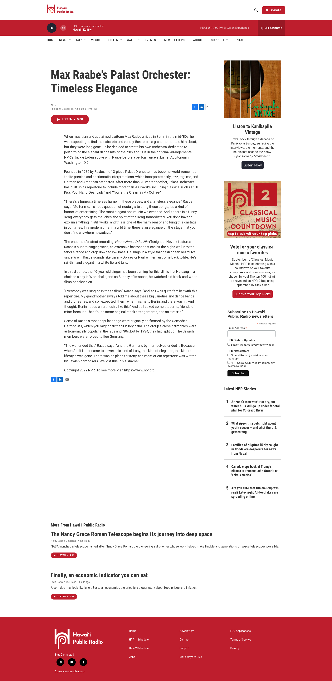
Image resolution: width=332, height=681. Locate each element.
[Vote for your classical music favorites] (252, 209)
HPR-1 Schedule (139, 639)
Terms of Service (240, 639)
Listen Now (252, 165)
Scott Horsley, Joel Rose (63, 582)
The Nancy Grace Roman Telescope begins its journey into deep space (131, 534)
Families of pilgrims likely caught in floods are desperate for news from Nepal (254, 449)
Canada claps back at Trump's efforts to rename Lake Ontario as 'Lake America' (254, 470)
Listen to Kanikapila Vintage (252, 129)
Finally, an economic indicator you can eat (99, 575)
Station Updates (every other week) (252, 344)
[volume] (63, 28)
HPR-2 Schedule (139, 648)
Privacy (234, 648)
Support (184, 648)
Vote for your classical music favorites (252, 249)
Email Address (237, 328)
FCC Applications (240, 631)
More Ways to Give (191, 657)
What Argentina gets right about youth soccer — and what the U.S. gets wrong (254, 427)
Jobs (132, 657)
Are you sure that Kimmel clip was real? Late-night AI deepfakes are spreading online (255, 492)
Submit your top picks (252, 294)
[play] (52, 28)
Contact (184, 639)
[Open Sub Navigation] (70, 40)
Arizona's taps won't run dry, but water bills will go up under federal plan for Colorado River (255, 406)
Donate (275, 10)
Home (51, 40)
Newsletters (187, 631)
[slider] (69, 28)
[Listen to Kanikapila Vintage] (252, 89)
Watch (132, 40)
